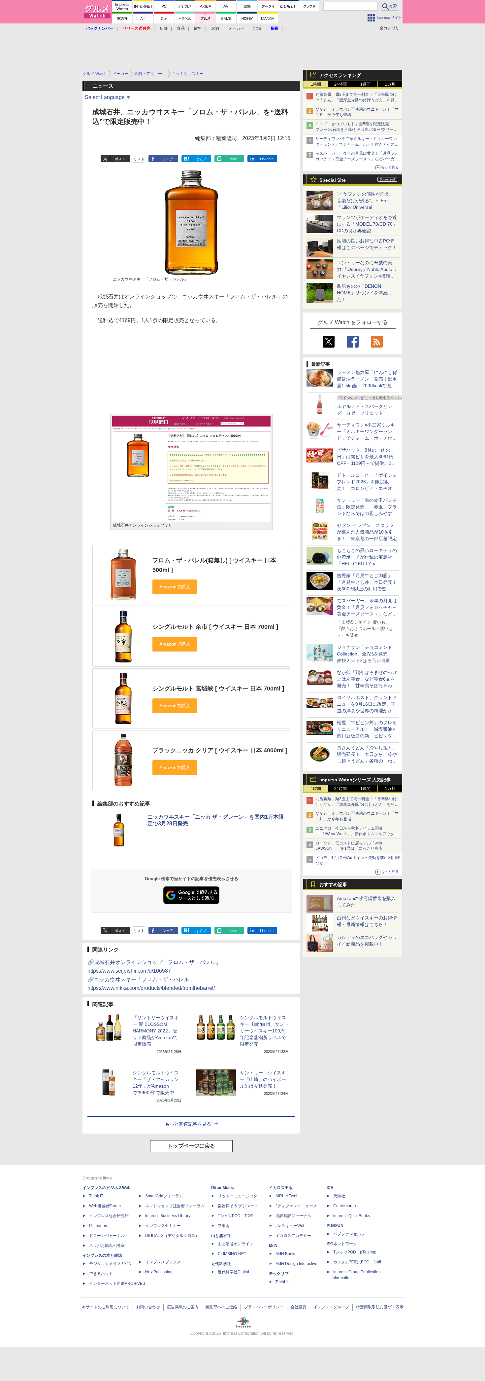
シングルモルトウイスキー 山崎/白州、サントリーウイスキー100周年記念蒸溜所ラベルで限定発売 (264, 1031)
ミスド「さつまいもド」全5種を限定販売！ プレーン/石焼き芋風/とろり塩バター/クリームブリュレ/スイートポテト (356, 129)
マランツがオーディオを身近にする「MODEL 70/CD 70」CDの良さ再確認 (367, 224)
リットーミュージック (237, 1196)
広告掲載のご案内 (183, 1307)
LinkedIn (267, 159)
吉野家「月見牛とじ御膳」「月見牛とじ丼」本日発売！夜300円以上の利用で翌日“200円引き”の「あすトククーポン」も (367, 589)
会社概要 (299, 1307)
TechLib (282, 1282)
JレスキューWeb (290, 1225)
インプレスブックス (163, 1262)
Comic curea (344, 1206)
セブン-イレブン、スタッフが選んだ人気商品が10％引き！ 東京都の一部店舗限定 (367, 532)
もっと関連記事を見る (188, 1124)
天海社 (339, 1196)
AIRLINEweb (287, 1196)
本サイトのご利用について (105, 1307)
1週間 (365, 84)
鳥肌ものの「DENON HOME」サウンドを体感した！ (364, 292)
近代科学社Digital (233, 1272)
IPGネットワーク (342, 1244)
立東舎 (224, 1225)
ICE (330, 1187)
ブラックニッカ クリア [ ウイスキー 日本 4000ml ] (219, 750)
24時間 (340, 84)
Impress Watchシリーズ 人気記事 (355, 779)
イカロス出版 (281, 1187)
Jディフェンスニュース (296, 1206)
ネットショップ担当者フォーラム (175, 1206)
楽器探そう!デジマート (238, 1206)
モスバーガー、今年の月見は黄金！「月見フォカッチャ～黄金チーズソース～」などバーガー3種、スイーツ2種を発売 (357, 159)
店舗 (164, 28)
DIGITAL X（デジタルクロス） (172, 1235)
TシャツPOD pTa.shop (354, 1252)
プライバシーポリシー (264, 1307)
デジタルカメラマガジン (111, 1263)
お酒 (215, 28)
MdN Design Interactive (296, 1263)
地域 (257, 28)
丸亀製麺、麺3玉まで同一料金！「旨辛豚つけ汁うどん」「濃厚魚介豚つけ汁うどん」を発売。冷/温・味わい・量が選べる (356, 100)
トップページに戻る (191, 1146)
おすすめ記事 (333, 884)
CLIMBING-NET (232, 1253)
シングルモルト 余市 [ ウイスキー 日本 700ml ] (215, 626)
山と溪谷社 (221, 1235)
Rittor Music (222, 1187)
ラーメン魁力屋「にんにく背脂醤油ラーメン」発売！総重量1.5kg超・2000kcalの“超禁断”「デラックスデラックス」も (367, 385)
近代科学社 (221, 1263)
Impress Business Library (167, 1215)
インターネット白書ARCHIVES (117, 1283)
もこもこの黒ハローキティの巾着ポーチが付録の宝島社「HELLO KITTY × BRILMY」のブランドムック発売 (367, 563)
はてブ (200, 159)
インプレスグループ (331, 1307)
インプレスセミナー (163, 1225)
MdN (273, 1245)
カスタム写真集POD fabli (357, 1262)
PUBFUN (335, 1225)
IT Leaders (98, 1225)
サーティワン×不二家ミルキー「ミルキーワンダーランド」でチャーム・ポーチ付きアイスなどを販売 (357, 144)
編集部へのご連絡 (221, 1307)
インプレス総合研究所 (109, 1215)
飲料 (198, 28)
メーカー (236, 28)
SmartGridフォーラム (164, 1196)
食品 (181, 28)
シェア (167, 159)
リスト (139, 159)
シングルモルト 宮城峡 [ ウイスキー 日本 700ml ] (218, 688)
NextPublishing (159, 1272)
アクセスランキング (340, 75)
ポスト (119, 159)
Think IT (96, 1196)
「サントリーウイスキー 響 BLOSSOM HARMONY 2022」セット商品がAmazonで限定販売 (156, 1031)
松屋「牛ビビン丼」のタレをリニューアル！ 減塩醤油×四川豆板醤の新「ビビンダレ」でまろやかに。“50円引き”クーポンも (367, 736)
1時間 (316, 84)
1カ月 (390, 84)
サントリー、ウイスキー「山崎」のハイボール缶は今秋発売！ (263, 1079)
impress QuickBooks (351, 1215)
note (233, 159)
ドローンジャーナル (107, 1235)
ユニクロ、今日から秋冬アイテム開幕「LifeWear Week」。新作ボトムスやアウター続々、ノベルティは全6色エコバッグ (356, 834)
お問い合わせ (148, 1307)
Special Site (332, 180)
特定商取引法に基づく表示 (380, 1307)
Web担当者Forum (105, 1206)
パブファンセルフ (349, 1234)
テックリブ (279, 1273)
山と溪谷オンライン (235, 1244)
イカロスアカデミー (293, 1235)
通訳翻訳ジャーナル (293, 1215)
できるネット (101, 1273)
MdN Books (285, 1253)
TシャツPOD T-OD (236, 1215)
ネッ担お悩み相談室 (107, 1245)
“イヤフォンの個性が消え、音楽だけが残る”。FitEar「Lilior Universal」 (365, 200)
